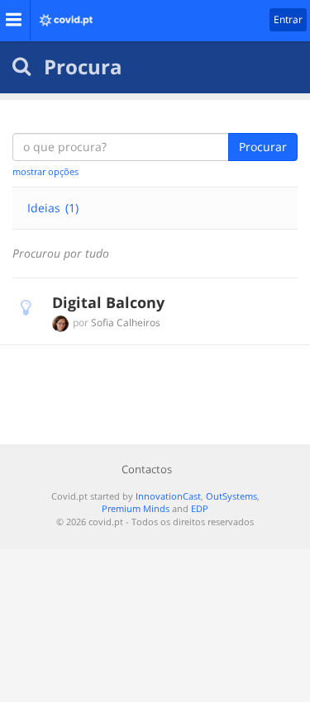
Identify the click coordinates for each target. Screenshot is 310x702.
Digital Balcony (108, 302)
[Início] (62, 15)
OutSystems (231, 496)
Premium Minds (135, 508)
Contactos (147, 469)
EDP (199, 508)
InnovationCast (168, 496)
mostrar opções (45, 171)
